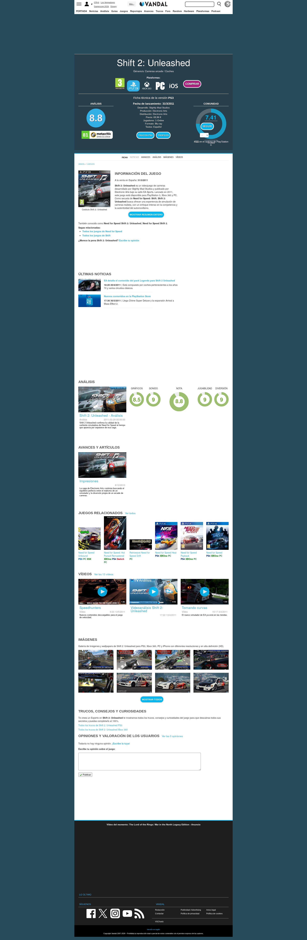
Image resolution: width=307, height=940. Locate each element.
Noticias (93, 11)
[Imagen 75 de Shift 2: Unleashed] (134, 683)
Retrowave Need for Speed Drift (140, 554)
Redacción (160, 910)
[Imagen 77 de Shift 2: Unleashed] (211, 660)
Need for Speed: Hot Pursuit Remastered (114, 554)
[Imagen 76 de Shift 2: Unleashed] (96, 683)
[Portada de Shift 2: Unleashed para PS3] (94, 188)
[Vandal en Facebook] (91, 913)
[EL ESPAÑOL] (227, 4)
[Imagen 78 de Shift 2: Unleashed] (172, 660)
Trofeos (163, 135)
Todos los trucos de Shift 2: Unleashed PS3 (100, 725)
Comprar (192, 83)
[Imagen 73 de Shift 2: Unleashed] (211, 683)
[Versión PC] (160, 85)
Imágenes (168, 157)
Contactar (159, 913)
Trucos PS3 (145, 135)
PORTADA (81, 11)
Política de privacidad (190, 913)
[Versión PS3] (133, 85)
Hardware (189, 11)
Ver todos (130, 513)
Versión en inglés (153, 929)
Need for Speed (214, 552)
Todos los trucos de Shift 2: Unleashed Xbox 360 (103, 729)
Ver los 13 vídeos (103, 574)
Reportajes (136, 11)
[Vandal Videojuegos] (153, 3)
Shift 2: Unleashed (153, 62)
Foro (167, 11)
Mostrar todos (152, 699)
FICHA (125, 157)
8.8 (95, 118)
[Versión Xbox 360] (146, 85)
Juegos (124, 11)
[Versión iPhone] (173, 85)
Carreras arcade (154, 71)
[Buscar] (219, 4)
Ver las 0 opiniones (172, 736)
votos (211, 142)
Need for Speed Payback (189, 554)
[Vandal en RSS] (139, 913)
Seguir (207, 126)
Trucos (159, 11)
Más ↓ (131, 4)
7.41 (211, 117)
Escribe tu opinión (129, 240)
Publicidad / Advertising (191, 910)
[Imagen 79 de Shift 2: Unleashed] (134, 660)
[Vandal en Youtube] (127, 913)
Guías (114, 11)
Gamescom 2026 (101, 6)
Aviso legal (211, 910)
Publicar (86, 774)
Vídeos (179, 157)
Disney (113, 6)
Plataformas (202, 11)
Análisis (104, 11)
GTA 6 (96, 2)
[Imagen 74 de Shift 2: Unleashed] (172, 683)
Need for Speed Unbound (86, 554)
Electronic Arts (160, 111)
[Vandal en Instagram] (115, 913)
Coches (169, 71)
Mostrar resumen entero (146, 214)
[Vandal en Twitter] (103, 913)
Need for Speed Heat (166, 552)
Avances (149, 11)
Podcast (215, 11)
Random (177, 11)
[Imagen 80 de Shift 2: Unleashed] (96, 660)
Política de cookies (214, 913)
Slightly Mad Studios (159, 107)
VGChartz (159, 921)
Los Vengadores (108, 2)
